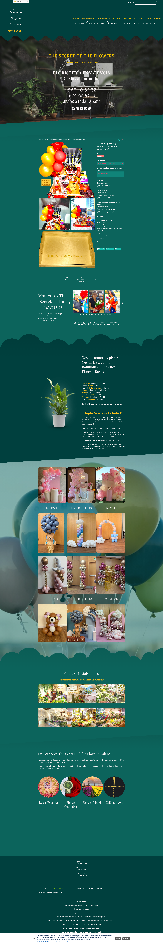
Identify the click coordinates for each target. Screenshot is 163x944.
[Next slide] (122, 302)
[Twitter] (81, 108)
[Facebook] (73, 108)
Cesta (95, 279)
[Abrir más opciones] (158, 23)
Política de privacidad (44, 941)
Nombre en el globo (107, 212)
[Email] (85, 108)
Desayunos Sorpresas (79, 139)
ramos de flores (110, 422)
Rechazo (126, 938)
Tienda (41, 139)
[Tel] (89, 108)
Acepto (117, 938)
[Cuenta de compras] (160, 3)
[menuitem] (120, 139)
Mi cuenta (67, 279)
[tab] (79, 314)
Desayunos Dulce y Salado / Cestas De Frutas (57, 139)
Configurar (68, 941)
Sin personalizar (103, 206)
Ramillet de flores (106, 195)
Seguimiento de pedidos (81, 280)
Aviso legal (58, 941)
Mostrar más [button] (100, 242)
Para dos (104, 186)
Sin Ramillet (102, 193)
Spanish (19, 1)
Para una (104, 183)
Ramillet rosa (105, 198)
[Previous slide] (69, 302)
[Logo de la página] (15, 33)
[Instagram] (77, 108)
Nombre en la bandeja (108, 209)
